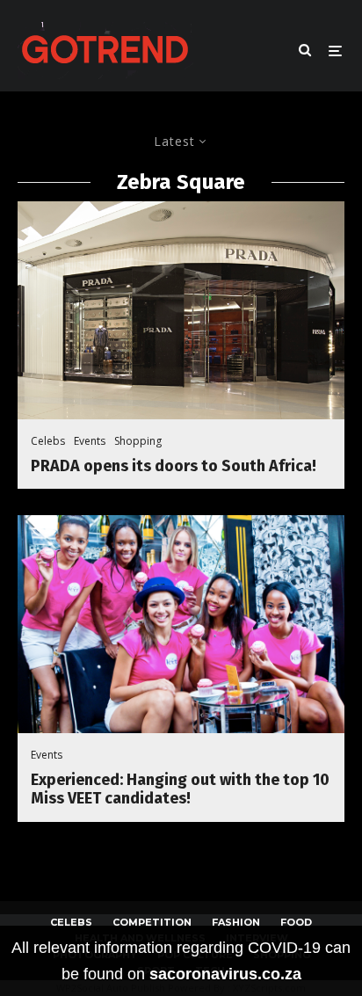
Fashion (236, 922)
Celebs (48, 440)
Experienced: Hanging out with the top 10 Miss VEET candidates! (180, 790)
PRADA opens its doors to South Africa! (173, 466)
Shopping (138, 440)
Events (89, 440)
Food (296, 922)
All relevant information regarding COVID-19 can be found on (181, 961)
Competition (152, 922)
